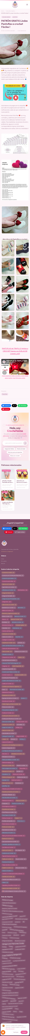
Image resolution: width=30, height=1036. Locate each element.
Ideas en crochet (7, 730)
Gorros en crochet (7, 721)
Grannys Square (19, 982)
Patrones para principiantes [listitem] (15, 452)
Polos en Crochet (21, 800)
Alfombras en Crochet (8, 590)
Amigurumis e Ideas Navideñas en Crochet (12, 911)
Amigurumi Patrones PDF (8, 1017)
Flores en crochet (7, 707)
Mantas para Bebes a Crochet (9, 916)
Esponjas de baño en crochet (15, 1004)
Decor (4, 689)
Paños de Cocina (7, 783)
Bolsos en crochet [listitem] (15, 455)
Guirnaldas (20, 724)
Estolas (23, 698)
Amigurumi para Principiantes (10, 598)
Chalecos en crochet (21, 651)
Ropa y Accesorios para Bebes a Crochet (13, 835)
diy (23, 922)
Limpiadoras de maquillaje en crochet (12, 745)
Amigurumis (6, 601)
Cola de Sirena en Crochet (9, 660)
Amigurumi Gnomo (7, 593)
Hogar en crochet (7, 727)
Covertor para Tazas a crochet (10, 672)
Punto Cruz (21, 821)
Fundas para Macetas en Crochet (11, 718)
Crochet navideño (20, 674)
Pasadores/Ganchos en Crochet (10, 791)
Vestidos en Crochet (8, 876)
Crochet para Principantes (9, 677)
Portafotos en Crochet (8, 809)
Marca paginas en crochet (9, 768)
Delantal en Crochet (7, 692)
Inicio (2, 11)
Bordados (5, 622)
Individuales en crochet (7, 1015)
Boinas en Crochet (20, 616)
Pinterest (6, 409)
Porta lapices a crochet (8, 806)
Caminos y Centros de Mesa (16, 929)
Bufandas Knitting (7, 625)
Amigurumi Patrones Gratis (13, 943)
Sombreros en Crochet (8, 853)
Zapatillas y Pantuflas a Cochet (10, 885)
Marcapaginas (20, 977)
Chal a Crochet (7, 651)
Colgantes (5, 666)
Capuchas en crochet (7, 987)
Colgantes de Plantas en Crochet (10, 995)
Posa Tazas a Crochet (8, 815)
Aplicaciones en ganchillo (8, 969)
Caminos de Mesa (7, 631)
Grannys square (22, 721)
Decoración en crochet (16, 689)
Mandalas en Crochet (18, 753)
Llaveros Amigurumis (8, 748)
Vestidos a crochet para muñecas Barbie (13, 873)
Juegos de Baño (21, 736)
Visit (3, 376)
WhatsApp (23, 405)
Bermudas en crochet (7, 919)
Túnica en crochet (21, 867)
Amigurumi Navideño (8, 596)
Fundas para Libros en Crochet (10, 715)
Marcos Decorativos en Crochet (9, 1006)
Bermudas (21, 607)
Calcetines (5, 628)
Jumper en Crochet (7, 964)
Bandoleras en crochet (8, 607)
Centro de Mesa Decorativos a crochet (12, 645)
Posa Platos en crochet (9, 812)
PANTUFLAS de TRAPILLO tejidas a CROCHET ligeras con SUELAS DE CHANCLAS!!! (15, 351)
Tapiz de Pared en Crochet (9, 856)
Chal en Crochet (6, 1011)
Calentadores (17, 628)
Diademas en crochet (8, 695)
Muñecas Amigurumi (8, 777)
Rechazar (15, 1032)
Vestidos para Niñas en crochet (10, 879)
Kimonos (14, 739)
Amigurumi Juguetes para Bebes (10, 993)
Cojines (21, 657)
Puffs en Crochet (7, 818)
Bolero (15, 1011)
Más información (10, 1029)
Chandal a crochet (7, 654)
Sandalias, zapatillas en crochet (10, 844)
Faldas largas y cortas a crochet (11, 704)
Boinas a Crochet (6, 960)
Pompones (5, 803)
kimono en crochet (6, 927)
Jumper (5, 739)
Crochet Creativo (7, 674)
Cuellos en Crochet (7, 683)
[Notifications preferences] (3, 1032)
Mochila (19, 771)
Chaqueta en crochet (15, 958)
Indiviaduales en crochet (9, 733)
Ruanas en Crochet (7, 838)
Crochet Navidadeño (7, 1009)
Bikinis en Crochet (7, 610)
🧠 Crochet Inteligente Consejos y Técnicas (13, 891)
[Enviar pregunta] (25, 443)
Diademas (4, 958)
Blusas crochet (6, 616)
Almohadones (22, 590)
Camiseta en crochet (21, 974)
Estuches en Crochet (8, 701)
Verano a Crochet (7, 870)
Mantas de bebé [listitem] (21, 449)
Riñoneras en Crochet (8, 832)
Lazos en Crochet (7, 742)
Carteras (21, 642)
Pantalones (19, 783)
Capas (16, 1009)
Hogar (21, 1011)
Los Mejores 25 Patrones (19, 961)
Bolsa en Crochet (16, 619)
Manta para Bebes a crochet (10, 759)
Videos (5, 882)
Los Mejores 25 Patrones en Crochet (11, 750)
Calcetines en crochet (7, 952)
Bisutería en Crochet (20, 940)
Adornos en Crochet (8, 584)
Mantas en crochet (8, 765)
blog (15, 971)
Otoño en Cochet (16, 780)
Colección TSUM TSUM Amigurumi (11, 663)
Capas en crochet (7, 636)
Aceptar (24, 1032)
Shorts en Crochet (7, 850)
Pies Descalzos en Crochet (9, 797)
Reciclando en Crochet (8, 829)
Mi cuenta (3, 561)
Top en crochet (20, 859)
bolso (3, 932)
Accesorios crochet (8, 572)
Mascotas (4, 984)
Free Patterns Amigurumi (11, 955)
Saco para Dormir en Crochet (10, 841)
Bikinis (22, 935)
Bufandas (4, 930)
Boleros (5, 619)
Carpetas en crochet (8, 642)
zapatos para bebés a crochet (10, 888)
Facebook (7, 405)
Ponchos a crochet (17, 803)
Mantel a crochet (22, 765)
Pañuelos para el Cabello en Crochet (11, 788)
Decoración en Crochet (21, 919)
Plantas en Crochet (7, 800)
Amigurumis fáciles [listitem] (9, 449)
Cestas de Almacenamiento (9, 902)
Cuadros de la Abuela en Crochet (11, 680)
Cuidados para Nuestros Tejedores (11, 686)
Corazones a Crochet (7, 921)
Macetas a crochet (21, 1017)
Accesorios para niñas (8, 581)
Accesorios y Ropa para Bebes (9, 966)
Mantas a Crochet (7, 905)
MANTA (4, 1003)
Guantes (4, 946)
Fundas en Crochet (7, 713)
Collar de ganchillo (17, 666)
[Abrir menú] (27, 4)
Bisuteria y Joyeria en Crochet (10, 613)
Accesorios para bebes (9, 578)
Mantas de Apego (7, 762)
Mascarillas (23, 768)
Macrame (5, 753)
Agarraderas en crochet (9, 587)
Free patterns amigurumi (9, 710)
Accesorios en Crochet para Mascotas (12, 575)
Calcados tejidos (10, 11)
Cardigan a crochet (8, 639)
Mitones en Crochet (8, 771)
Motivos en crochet (18, 774)
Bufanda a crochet (17, 622)
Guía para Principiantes (19, 979)
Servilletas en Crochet (8, 847)
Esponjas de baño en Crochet (10, 698)
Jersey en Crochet (7, 736)
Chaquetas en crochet (8, 657)
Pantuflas (4, 394)
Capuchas (19, 636)
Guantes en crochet (8, 724)
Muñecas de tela (22, 777)
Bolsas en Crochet (7, 900)
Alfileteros (17, 921)
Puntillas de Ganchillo (8, 821)
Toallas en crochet (7, 859)
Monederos (6, 774)
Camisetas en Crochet (8, 634)
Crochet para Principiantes (8, 998)
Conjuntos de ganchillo (8, 669)
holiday (11, 947)
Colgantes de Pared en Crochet (9, 1019)
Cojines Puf (5, 1001)
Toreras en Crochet (7, 862)
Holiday (19, 727)
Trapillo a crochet (7, 867)
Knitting (22, 739)
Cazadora (4, 938)
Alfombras (16, 935)
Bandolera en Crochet (7, 974)
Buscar (3, 563)
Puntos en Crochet (7, 827)
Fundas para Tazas (19, 949)
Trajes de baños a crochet (9, 865)
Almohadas (13, 1001)
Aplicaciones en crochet (9, 604)
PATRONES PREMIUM (8, 794)
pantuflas (15, 17)
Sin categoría (20, 850)
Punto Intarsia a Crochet (8, 824)
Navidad (5, 780)
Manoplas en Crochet (8, 756)
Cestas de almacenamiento (10, 648)
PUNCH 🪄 (18, 818)
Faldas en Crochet (6, 979)
